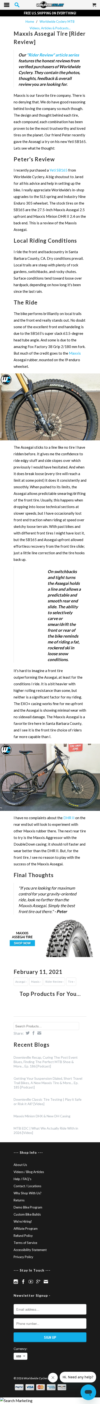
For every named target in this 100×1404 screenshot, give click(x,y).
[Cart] (94, 7)
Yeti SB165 (58, 170)
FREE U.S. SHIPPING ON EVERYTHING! (50, 13)
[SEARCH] (17, 5)
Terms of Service (25, 1243)
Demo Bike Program (28, 1207)
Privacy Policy (23, 1257)
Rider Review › (54, 981)
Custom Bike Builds (27, 1214)
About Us (20, 1165)
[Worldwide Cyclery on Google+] (38, 1281)
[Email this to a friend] (38, 1033)
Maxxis (75, 353)
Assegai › (20, 981)
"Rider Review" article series (53, 54)
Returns (19, 1200)
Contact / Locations (27, 1186)
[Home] (50, 5)
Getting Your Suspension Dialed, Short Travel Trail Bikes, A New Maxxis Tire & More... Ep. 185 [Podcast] (48, 1082)
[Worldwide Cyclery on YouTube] (31, 1281)
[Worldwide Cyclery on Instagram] (16, 1281)
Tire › (71, 981)
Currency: (20, 1349)
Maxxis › (36, 981)
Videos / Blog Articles (29, 1172)
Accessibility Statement (30, 1250)
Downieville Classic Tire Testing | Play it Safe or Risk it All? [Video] (48, 1101)
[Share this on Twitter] (27, 1033)
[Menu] (7, 5)
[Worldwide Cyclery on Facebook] (23, 1281)
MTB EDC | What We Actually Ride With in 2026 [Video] (46, 1130)
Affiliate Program (26, 1228)
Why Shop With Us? (28, 1193)
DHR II (69, 818)
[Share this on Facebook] (32, 1033)
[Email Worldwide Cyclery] (46, 1281)
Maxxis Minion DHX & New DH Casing (42, 1116)
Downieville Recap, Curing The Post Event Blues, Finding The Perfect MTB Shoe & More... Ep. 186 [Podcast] (46, 1061)
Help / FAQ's (22, 1179)
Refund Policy (23, 1236)
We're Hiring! (23, 1221)
